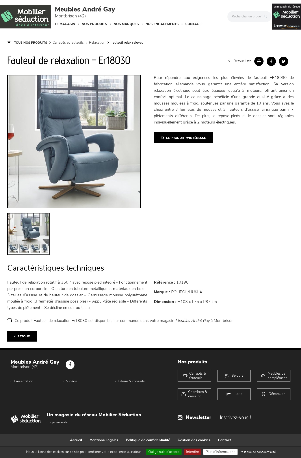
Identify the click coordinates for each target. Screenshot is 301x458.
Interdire (192, 452)
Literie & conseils (131, 381)
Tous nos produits (30, 42)
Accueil (76, 440)
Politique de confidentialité (148, 440)
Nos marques (126, 24)
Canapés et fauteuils (68, 42)
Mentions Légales (103, 440)
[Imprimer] (259, 61)
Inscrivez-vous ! (235, 417)
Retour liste (242, 61)
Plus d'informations (220, 452)
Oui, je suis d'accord (163, 452)
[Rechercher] (266, 16)
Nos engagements (162, 24)
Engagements (57, 422)
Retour (23, 336)
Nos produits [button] (94, 24)
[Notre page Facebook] (70, 364)
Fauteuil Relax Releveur (128, 42)
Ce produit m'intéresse (186, 138)
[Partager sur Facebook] (271, 61)
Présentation (23, 381)
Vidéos (71, 381)
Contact (193, 24)
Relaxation (97, 42)
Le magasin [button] (65, 24)
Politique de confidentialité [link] (258, 452)
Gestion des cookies (194, 440)
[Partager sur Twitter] (283, 61)
